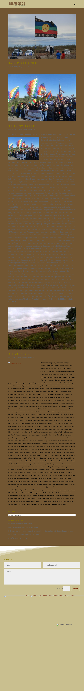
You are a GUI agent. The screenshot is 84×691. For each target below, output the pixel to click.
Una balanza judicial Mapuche (24, 63)
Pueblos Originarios (28, 67)
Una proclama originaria (21, 126)
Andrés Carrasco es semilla (18, 538)
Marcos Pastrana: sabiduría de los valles (23, 527)
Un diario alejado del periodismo (20, 524)
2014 (19, 67)
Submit (75, 589)
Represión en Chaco (18, 354)
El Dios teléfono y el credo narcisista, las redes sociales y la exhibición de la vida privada (40, 531)
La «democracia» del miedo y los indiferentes (24, 535)
